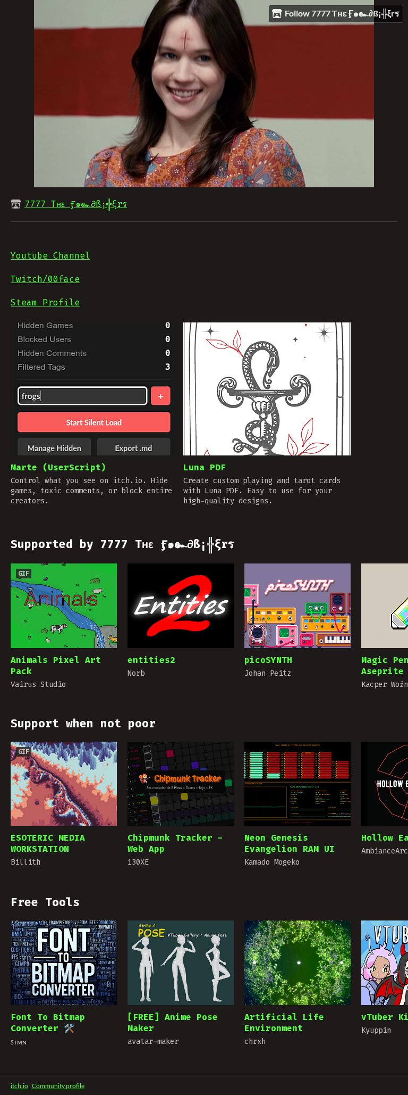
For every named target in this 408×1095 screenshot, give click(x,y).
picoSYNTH (268, 660)
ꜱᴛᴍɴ (19, 1042)
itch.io (19, 1086)
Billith (25, 862)
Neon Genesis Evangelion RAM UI (289, 843)
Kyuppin (376, 1030)
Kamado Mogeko (272, 862)
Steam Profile (45, 302)
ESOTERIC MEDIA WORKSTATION (48, 843)
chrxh (255, 1041)
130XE (138, 862)
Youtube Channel (50, 255)
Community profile (58, 1086)
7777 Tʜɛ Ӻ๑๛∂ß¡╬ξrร (75, 204)
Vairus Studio (38, 684)
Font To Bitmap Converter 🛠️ (48, 1022)
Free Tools (45, 902)
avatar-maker (153, 1041)
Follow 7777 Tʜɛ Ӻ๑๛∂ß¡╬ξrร (342, 13)
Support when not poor (83, 723)
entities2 (151, 660)
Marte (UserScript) (58, 467)
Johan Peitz (267, 673)
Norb (136, 673)
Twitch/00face (45, 279)
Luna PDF (204, 467)
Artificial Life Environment (284, 1022)
